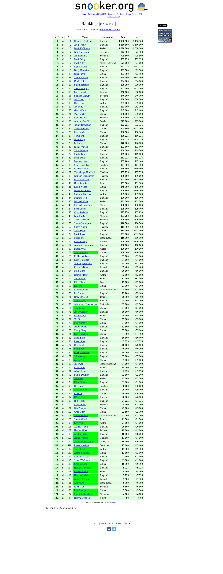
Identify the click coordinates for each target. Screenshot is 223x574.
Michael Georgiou (83, 205)
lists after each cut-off (110, 29)
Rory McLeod (81, 297)
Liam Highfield (81, 260)
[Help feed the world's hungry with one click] (165, 42)
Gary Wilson (80, 110)
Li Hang (78, 143)
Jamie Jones (80, 278)
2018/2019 (101, 14)
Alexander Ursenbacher (85, 304)
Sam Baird (79, 348)
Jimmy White (80, 326)
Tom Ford (79, 136)
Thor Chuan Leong (83, 441)
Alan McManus (81, 219)
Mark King (79, 139)
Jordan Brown (81, 415)
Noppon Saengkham (84, 176)
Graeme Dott (80, 117)
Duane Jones (80, 315)
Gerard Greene (81, 289)
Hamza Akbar (81, 430)
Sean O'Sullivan (82, 460)
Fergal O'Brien (81, 267)
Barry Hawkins (81, 70)
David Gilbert (80, 81)
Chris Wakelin (81, 212)
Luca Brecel (80, 92)
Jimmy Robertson (82, 125)
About (96, 523)
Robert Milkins (81, 168)
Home (84, 14)
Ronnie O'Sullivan (83, 41)
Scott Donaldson (82, 165)
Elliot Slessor (80, 382)
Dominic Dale (81, 275)
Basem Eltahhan (82, 498)
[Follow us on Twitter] (140, 14)
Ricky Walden (81, 146)
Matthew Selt (80, 161)
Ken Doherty (80, 241)
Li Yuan (78, 393)
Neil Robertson (81, 52)
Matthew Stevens (82, 194)
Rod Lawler (80, 345)
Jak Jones (78, 378)
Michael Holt (80, 197)
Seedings (120, 14)
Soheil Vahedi (81, 419)
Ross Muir (79, 386)
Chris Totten (80, 404)
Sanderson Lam (81, 456)
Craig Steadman (82, 352)
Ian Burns (79, 293)
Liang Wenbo (80, 187)
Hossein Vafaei (81, 183)
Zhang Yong (80, 330)
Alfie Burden (80, 389)
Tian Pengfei (80, 308)
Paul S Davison (81, 374)
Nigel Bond (79, 337)
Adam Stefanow (82, 479)
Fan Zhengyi (80, 490)
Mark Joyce (79, 234)
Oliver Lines (80, 397)
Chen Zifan (79, 411)
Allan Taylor (80, 371)
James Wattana (81, 437)
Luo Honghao (81, 334)
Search (127, 523)
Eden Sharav (80, 282)
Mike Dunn (79, 270)
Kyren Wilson (81, 66)
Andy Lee (79, 483)
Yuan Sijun (79, 230)
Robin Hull (79, 367)
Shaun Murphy (81, 88)
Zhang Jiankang (82, 452)
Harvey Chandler (82, 467)
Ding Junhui (80, 74)
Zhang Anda (80, 360)
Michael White (81, 201)
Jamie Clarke (80, 449)
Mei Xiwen (79, 323)
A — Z (103, 523)
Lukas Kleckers (81, 445)
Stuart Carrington (82, 223)
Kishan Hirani (81, 471)
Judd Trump (80, 44)
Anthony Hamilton (83, 263)
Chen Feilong (80, 464)
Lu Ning (78, 285)
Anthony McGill (82, 121)
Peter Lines (79, 341)
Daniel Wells (80, 248)
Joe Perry (78, 106)
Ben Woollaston (82, 179)
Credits (119, 523)
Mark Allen (79, 63)
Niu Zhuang (80, 408)
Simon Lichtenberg (83, 494)
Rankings (92, 14)
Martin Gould (80, 154)
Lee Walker (79, 423)
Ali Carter (79, 99)
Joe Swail (78, 364)
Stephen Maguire (82, 95)
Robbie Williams (82, 256)
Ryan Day (79, 103)
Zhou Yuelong (81, 150)
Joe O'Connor (81, 311)
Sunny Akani (80, 227)
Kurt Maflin (80, 216)
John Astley (79, 356)
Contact (111, 523)
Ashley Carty (80, 434)
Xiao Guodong (81, 128)
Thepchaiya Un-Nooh (84, 172)
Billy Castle (79, 401)
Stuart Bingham (81, 84)
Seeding (113, 502)
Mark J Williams (82, 48)
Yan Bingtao (80, 114)
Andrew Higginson (83, 245)
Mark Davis (80, 157)
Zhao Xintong (81, 252)
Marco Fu (79, 238)
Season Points (131, 14)
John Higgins (80, 55)
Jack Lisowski (81, 77)
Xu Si (77, 319)
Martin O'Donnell (82, 190)
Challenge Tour (114, 16)
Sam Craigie (80, 300)
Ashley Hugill (81, 426)
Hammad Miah (81, 475)
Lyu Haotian (80, 132)
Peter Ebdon (80, 208)
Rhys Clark (79, 486)
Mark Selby (79, 59)
